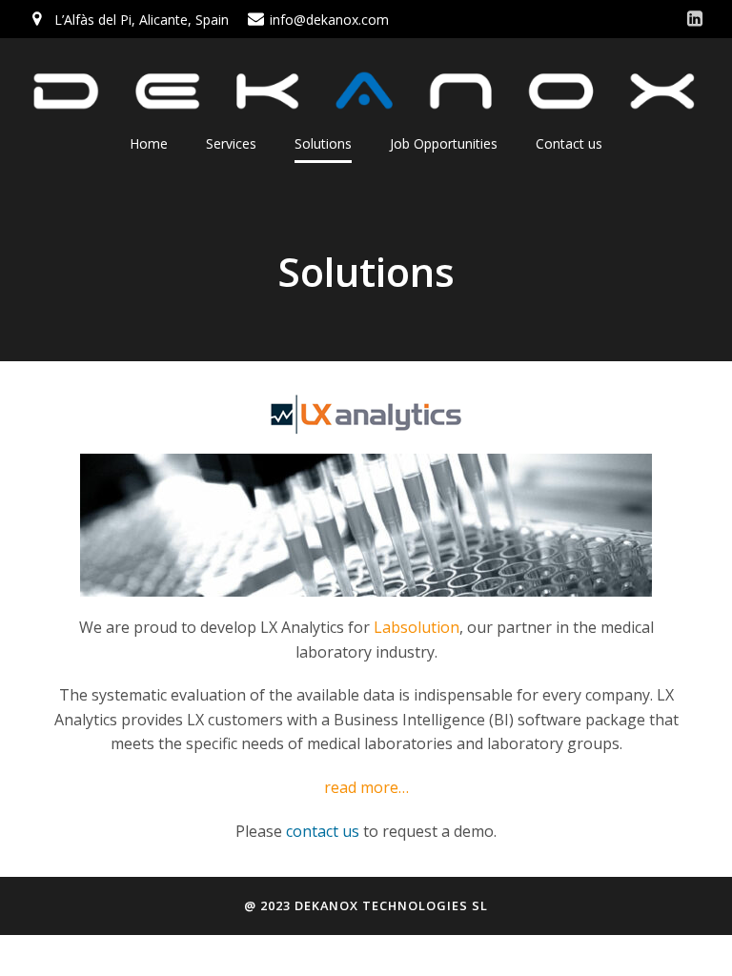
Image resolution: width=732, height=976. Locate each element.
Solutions (323, 143)
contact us (324, 831)
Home (149, 143)
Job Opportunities (444, 143)
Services (231, 143)
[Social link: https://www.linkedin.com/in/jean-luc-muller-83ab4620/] (695, 19)
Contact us (569, 143)
